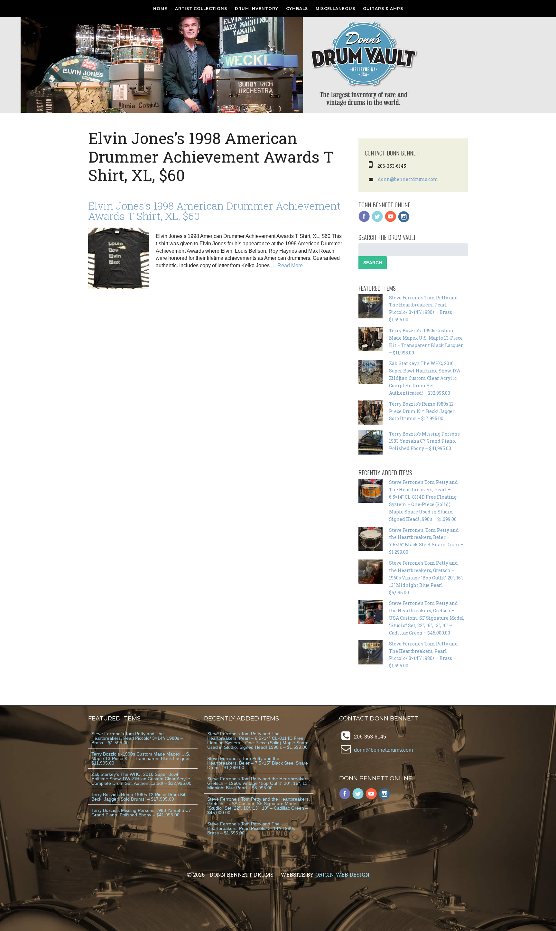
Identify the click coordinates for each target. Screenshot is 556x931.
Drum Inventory (256, 8)
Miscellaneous (335, 8)
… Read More (287, 265)
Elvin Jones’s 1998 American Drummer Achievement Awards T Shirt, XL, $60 (214, 211)
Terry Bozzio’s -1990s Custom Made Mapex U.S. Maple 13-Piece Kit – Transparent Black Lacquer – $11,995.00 (142, 758)
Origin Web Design (342, 874)
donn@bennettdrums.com (408, 179)
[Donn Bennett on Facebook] (364, 221)
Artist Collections (201, 8)
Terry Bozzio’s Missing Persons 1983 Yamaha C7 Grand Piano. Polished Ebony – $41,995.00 (424, 441)
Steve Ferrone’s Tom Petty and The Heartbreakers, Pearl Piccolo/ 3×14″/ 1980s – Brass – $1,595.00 (137, 738)
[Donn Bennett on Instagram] (404, 221)
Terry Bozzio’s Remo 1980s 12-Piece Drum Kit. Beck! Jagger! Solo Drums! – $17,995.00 (422, 411)
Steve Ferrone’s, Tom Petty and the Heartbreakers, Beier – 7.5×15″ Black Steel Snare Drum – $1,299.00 (257, 763)
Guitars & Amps (383, 8)
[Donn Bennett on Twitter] (377, 221)
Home (160, 8)
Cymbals (297, 8)
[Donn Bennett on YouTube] (390, 221)
